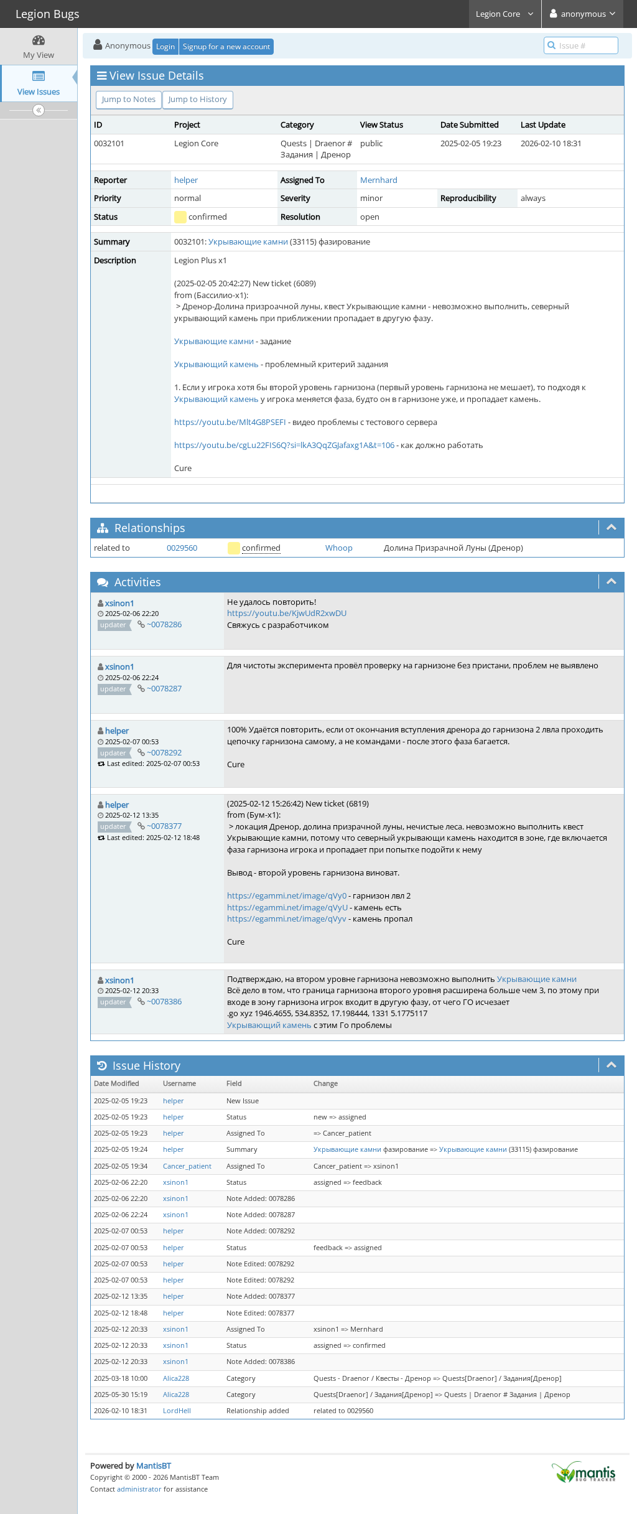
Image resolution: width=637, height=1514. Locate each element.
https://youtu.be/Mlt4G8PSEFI (230, 422)
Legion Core (499, 13)
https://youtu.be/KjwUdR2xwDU (286, 613)
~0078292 (164, 752)
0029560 (182, 547)
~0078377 (164, 825)
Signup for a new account (226, 46)
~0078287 (164, 688)
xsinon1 (119, 603)
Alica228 (176, 1378)
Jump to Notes (129, 99)
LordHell (177, 1410)
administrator (139, 1488)
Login (165, 46)
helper (186, 179)
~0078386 (164, 1001)
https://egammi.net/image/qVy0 (286, 895)
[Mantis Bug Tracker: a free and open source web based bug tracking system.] (583, 1471)
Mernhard (379, 179)
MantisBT (153, 1465)
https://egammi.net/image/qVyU (287, 907)
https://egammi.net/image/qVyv (286, 918)
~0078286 (164, 624)
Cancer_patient (187, 1166)
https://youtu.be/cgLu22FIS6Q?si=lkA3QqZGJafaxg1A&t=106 (284, 445)
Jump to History (198, 99)
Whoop (339, 547)
